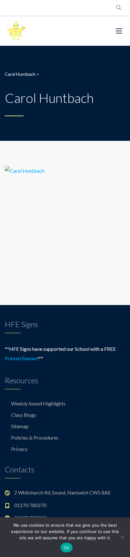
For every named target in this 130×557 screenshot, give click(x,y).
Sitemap (20, 426)
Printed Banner (21, 358)
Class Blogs (23, 415)
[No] (122, 537)
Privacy (19, 449)
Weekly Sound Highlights (38, 403)
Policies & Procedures (34, 437)
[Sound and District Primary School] (51, 31)
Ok (66, 547)
